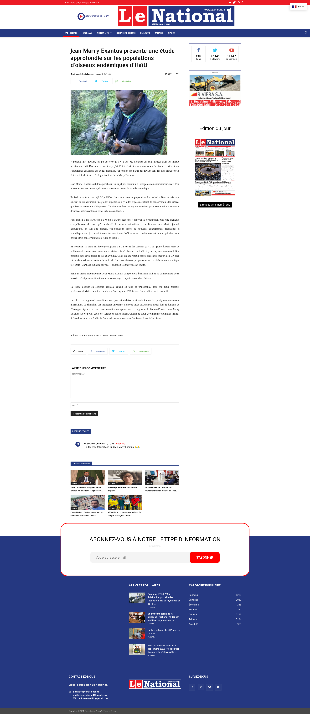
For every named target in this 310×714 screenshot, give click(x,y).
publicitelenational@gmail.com (90, 695)
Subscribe (231, 48)
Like (198, 48)
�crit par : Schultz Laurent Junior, (86, 74)
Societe (74, 483)
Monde (159, 32)
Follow (215, 48)
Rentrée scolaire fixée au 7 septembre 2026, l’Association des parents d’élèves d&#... (164, 648)
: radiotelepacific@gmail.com (83, 2)
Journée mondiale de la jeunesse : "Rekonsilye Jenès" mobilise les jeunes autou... (163, 616)
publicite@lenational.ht (86, 691)
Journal (87, 32)
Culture (145, 32)
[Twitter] (235, 2)
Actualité (103, 32)
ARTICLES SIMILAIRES (81, 464)
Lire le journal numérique (215, 204)
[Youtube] (231, 2)
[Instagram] (240, 2)
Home (73, 32)
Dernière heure (126, 32)
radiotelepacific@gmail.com (93, 698)
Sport (171, 32)
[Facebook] (243, 2)
